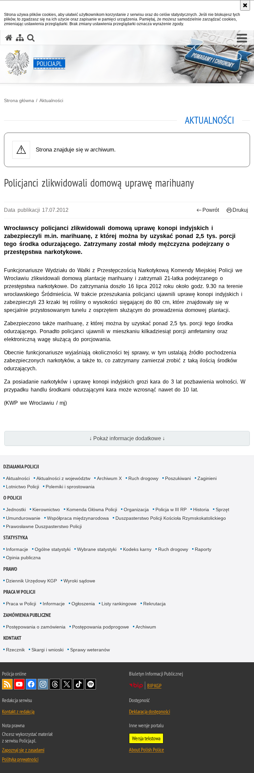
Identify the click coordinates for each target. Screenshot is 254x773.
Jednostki (16, 509)
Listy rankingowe (119, 603)
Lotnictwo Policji (22, 486)
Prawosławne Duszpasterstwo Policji (44, 526)
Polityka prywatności (20, 759)
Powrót (210, 210)
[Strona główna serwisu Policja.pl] (9, 37)
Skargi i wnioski (47, 649)
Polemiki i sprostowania (70, 486)
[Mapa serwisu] (20, 37)
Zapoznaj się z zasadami (23, 749)
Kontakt (12, 637)
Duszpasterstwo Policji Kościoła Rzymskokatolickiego (170, 518)
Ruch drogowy (143, 478)
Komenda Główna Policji (91, 509)
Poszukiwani (178, 478)
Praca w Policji (19, 591)
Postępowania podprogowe (100, 626)
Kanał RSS (7, 684)
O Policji (12, 497)
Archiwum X (109, 478)
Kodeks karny (137, 549)
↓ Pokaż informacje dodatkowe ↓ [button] (127, 438)
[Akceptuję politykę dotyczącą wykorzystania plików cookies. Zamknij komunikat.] (245, 5)
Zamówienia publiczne (27, 615)
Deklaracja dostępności (149, 711)
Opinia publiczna (23, 557)
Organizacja (136, 509)
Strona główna (19, 100)
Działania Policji (21, 466)
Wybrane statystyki (96, 549)
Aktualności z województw (63, 478)
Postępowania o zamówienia (35, 626)
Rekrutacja (154, 603)
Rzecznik (15, 649)
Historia (201, 509)
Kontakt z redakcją (18, 711)
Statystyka (15, 537)
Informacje (17, 549)
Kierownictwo (46, 509)
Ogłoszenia (83, 603)
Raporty (203, 549)
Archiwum (146, 626)
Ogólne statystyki (52, 549)
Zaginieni (207, 478)
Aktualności (51, 100)
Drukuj (240, 210)
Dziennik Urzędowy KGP (31, 580)
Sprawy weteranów (90, 649)
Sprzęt (222, 509)
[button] (242, 38)
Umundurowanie (23, 518)
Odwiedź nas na (19, 684)
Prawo (10, 568)
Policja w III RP (171, 509)
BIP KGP (154, 685)
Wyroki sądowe (79, 580)
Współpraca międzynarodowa (78, 518)
